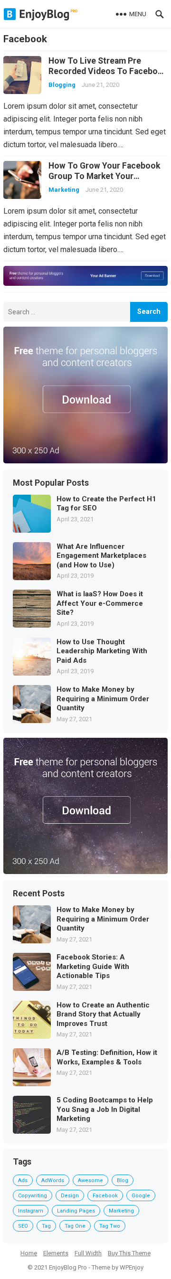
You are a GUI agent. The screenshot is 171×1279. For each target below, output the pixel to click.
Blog (122, 1180)
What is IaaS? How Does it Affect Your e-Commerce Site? (100, 603)
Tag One (75, 1226)
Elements (55, 1253)
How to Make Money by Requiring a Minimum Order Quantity (103, 698)
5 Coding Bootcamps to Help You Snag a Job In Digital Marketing (105, 1109)
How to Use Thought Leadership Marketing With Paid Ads (102, 651)
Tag (46, 1226)
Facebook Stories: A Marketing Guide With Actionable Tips (93, 966)
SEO (23, 1226)
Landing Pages (76, 1211)
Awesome (90, 1180)
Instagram (30, 1211)
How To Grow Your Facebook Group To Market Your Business (104, 176)
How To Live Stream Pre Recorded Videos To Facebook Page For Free (107, 71)
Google (141, 1196)
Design (70, 1196)
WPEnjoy (131, 1267)
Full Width (88, 1253)
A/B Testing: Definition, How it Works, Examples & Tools (107, 1057)
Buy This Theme (129, 1253)
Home (28, 1253)
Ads (23, 1180)
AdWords (52, 1180)
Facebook (105, 1196)
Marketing (63, 189)
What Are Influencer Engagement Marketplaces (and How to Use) (101, 555)
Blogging (62, 84)
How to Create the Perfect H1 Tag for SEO (106, 504)
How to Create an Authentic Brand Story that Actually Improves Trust (103, 1014)
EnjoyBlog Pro (68, 1267)
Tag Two (109, 1226)
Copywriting (32, 1196)
